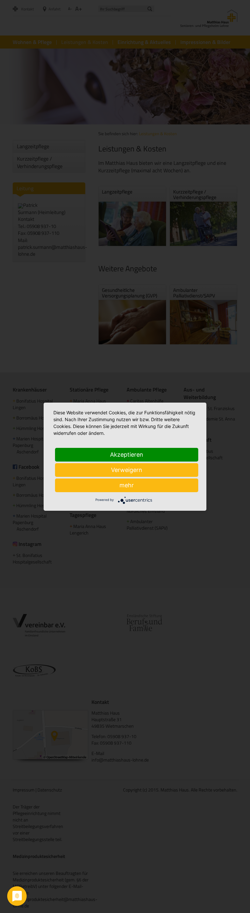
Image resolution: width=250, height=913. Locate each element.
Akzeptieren (126, 454)
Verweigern (126, 469)
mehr (126, 485)
